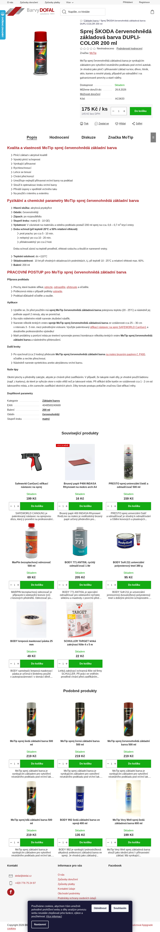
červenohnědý (51, 414)
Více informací (54, 916)
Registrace (144, 2)
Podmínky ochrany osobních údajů (77, 898)
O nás (10, 2)
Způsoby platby (52, 2)
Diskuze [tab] (89, 137)
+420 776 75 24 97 (25, 883)
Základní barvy (51, 400)
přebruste (72, 287)
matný (46, 419)
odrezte (48, 287)
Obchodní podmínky (69, 893)
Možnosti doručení (90, 94)
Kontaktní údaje (66, 888)
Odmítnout (100, 908)
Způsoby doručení (29, 2)
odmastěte (59, 287)
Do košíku (141, 111)
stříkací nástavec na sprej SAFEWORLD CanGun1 (118, 327)
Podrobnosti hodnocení (129, 48)
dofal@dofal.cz (23, 875)
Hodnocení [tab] (59, 137)
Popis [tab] (32, 137)
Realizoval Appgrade (141, 925)
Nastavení (40, 924)
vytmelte (57, 291)
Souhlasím (120, 908)
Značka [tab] (120, 137)
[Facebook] (10, 892)
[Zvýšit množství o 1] (124, 111)
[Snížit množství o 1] (113, 111)
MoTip (93, 53)
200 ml (46, 409)
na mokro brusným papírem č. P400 (125, 354)
